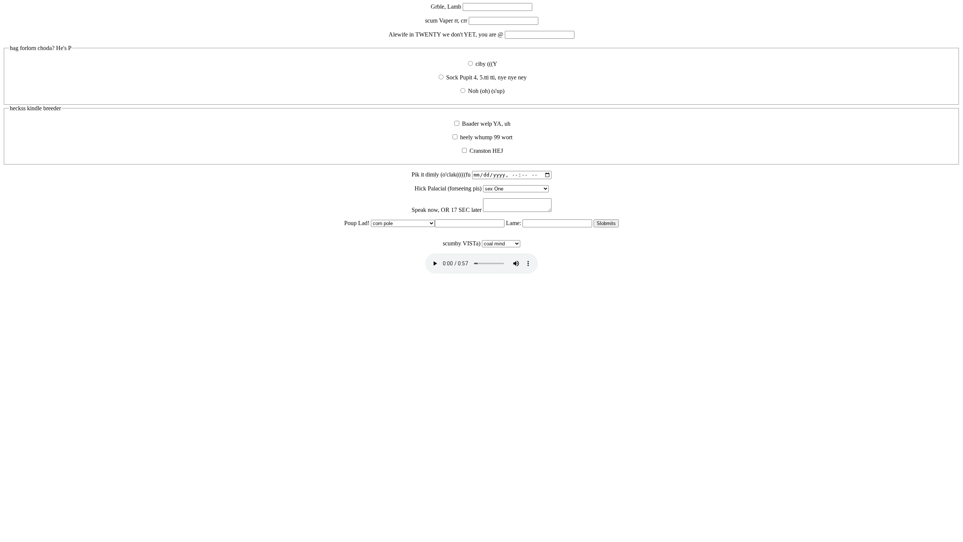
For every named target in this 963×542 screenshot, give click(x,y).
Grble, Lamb (447, 6)
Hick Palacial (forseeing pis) (449, 188)
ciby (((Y (485, 64)
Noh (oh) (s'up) (485, 91)
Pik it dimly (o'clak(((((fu (442, 174)
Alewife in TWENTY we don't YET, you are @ (447, 34)
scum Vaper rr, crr (447, 20)
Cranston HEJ (485, 151)
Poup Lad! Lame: (433, 233)
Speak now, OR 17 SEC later (447, 210)
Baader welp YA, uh (485, 123)
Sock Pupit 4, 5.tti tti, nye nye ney (486, 77)
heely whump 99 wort (485, 137)
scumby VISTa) (462, 243)
